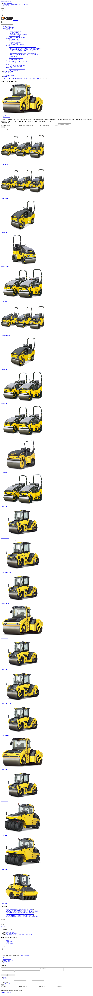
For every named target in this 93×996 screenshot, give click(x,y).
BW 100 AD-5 (4, 301)
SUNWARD (9, 38)
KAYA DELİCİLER (13, 43)
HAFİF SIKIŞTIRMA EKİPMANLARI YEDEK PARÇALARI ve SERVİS (25, 54)
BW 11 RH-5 (4, 903)
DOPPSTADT (9, 64)
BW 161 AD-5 (4, 669)
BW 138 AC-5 (4, 472)
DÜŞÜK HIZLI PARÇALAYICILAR (17, 65)
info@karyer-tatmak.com (8, 3)
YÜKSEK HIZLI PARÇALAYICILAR (17, 66)
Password (29, 981)
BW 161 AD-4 (4, 638)
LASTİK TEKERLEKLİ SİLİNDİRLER (18, 34)
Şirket (7, 940)
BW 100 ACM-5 (5, 267)
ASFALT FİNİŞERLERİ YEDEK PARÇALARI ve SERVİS (22, 50)
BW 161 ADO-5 (5, 735)
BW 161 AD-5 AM (6, 703)
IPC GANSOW (9, 67)
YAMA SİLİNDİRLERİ (14, 33)
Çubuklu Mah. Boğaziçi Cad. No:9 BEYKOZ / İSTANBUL (16, 4)
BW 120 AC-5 (4, 369)
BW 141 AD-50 (5, 538)
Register (5, 978)
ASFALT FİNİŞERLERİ (14, 36)
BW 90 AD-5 (4, 198)
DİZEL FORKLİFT (13, 56)
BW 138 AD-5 (4, 506)
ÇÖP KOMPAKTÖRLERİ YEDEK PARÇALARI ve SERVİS (22, 51)
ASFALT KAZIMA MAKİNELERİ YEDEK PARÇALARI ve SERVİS (24, 49)
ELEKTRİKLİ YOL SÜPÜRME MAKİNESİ (19, 61)
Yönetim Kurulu (9, 941)
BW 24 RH (4, 835)
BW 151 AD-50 (5, 603)
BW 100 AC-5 (4, 232)
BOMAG (8, 45)
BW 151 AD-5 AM (6, 572)
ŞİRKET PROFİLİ (10, 27)
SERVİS (8, 74)
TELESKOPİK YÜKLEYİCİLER (16, 44)
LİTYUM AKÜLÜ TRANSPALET (17, 59)
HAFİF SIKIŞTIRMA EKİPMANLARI (17, 37)
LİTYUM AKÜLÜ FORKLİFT (16, 58)
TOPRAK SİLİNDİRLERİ (15, 31)
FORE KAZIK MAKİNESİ (15, 42)
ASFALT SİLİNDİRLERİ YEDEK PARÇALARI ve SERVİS (22, 47)
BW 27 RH (4, 869)
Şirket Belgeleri (9, 943)
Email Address (22, 125)
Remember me (5, 982)
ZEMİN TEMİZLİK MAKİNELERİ (17, 69)
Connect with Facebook (6, 992)
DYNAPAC (8, 29)
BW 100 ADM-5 (5, 335)
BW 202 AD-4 (4, 769)
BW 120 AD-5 (4, 404)
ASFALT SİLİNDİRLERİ (14, 32)
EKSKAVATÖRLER (13, 39)
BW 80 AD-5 (4, 164)
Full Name (3, 125)
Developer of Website (24, 955)
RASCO (8, 60)
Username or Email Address (7, 981)
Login (4, 977)
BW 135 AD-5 (4, 438)
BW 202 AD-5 (4, 801)
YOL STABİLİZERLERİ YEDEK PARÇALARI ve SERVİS (22, 53)
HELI (7, 55)
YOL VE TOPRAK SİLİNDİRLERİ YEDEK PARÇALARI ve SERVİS (25, 48)
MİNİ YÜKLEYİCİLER (14, 40)
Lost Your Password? (5, 983)
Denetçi (7, 942)
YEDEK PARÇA (10, 75)
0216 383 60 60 (7, 1)
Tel (40, 125)
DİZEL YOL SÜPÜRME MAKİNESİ (17, 63)
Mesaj (56, 125)
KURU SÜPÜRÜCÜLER (14, 70)
